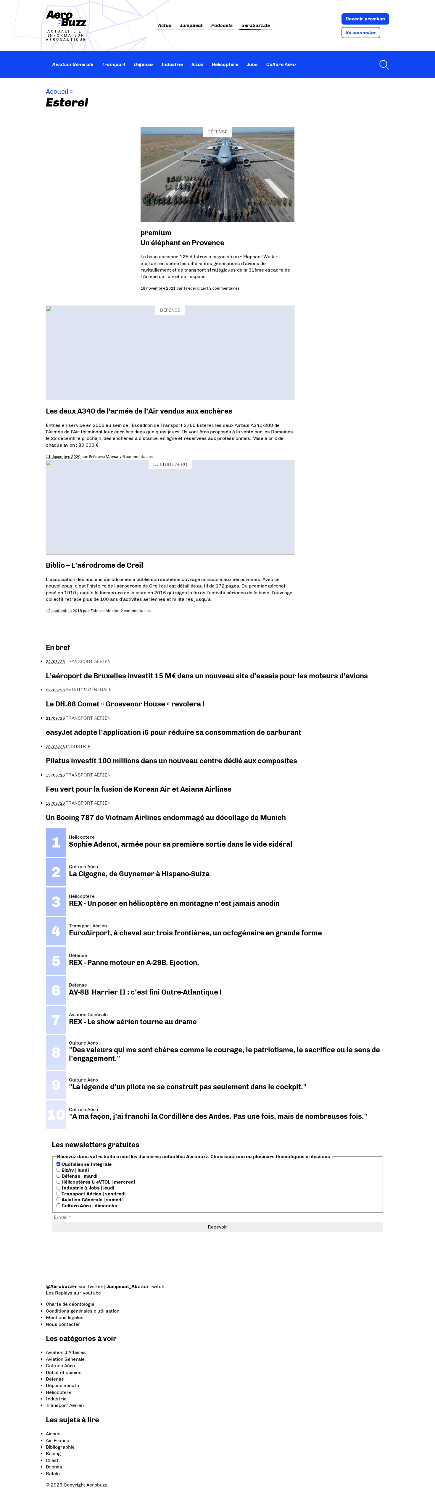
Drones (54, 1467)
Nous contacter (63, 1324)
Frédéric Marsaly (105, 456)
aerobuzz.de (255, 25)
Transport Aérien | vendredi (92, 1194)
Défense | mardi (78, 1176)
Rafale (53, 1473)
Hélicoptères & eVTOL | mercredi (97, 1182)
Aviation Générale (72, 64)
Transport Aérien (88, 661)
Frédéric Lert (196, 288)
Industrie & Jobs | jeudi (87, 1188)
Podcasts (222, 25)
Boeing (53, 1453)
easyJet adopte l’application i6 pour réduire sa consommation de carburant (174, 732)
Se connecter (361, 32)
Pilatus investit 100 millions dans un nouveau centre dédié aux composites (171, 760)
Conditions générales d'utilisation (82, 1311)
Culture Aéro (281, 64)
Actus (164, 25)
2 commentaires (224, 288)
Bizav (197, 64)
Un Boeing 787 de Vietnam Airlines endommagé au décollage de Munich (166, 817)
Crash (52, 1460)
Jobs (252, 64)
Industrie (172, 64)
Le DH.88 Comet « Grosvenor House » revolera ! (125, 704)
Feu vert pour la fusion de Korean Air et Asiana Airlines (138, 789)
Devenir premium (365, 19)
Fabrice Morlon (105, 610)
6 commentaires (138, 456)
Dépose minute (62, 1385)
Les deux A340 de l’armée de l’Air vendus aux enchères (139, 411)
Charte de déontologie (70, 1304)
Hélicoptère (225, 64)
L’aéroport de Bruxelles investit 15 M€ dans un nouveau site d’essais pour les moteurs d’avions (207, 676)
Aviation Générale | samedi (91, 1200)
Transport (113, 64)
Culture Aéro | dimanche (88, 1205)
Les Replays (59, 1293)
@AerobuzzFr (61, 1286)
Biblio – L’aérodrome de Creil (94, 565)
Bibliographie (60, 1447)
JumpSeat (191, 25)
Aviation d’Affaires (66, 1352)
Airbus (53, 1433)
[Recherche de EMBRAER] (382, 64)
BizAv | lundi (74, 1170)
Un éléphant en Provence (182, 242)
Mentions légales (64, 1317)
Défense (143, 64)
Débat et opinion (63, 1372)
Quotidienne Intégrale (86, 1164)
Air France (57, 1440)
